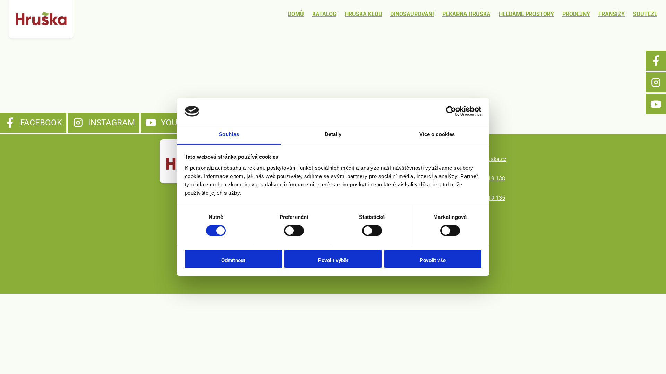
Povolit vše (433, 260)
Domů (296, 14)
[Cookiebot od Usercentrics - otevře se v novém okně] (451, 111)
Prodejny (576, 14)
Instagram (656, 82)
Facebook (656, 61)
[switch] (294, 230)
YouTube (656, 104)
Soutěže (645, 14)
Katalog (324, 14)
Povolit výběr (333, 260)
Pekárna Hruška (466, 14)
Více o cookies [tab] (437, 134)
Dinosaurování (412, 14)
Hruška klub (363, 14)
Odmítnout (233, 260)
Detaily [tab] (333, 134)
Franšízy (611, 14)
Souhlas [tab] (229, 134)
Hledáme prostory (526, 14)
